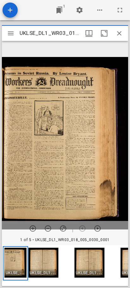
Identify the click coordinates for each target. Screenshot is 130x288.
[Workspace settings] (79, 10)
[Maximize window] (104, 33)
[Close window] (119, 33)
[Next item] (97, 228)
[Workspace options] (99, 10)
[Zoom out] (48, 228)
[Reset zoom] (63, 228)
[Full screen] (119, 10)
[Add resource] (10, 10)
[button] (15, 263)
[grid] (65, 265)
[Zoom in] (32, 228)
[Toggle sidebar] (10, 33)
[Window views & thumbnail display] (89, 33)
